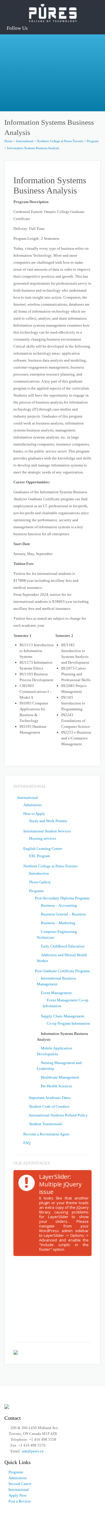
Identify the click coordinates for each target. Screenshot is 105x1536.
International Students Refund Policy (58, 1115)
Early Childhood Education (63, 946)
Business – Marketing (58, 923)
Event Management (56, 993)
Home (8, 141)
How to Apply (34, 813)
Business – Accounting (59, 905)
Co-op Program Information (68, 1023)
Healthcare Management (60, 1077)
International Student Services (47, 831)
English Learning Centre (42, 848)
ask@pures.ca (32, 1451)
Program (93, 141)
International (24, 141)
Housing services (42, 838)
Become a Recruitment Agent (46, 1134)
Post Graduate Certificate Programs (62, 971)
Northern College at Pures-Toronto (60, 141)
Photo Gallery (40, 882)
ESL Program (39, 856)
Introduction (39, 873)
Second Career (19, 1484)
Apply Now (17, 1495)
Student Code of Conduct (49, 1106)
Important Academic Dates (50, 1097)
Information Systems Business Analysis (33, 148)
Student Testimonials (45, 1124)
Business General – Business (63, 914)
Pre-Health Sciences (56, 1086)
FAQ (26, 1143)
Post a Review (19, 1501)
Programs (36, 891)
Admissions (32, 805)
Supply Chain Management (62, 1016)
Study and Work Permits (48, 821)
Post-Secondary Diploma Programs (62, 898)
